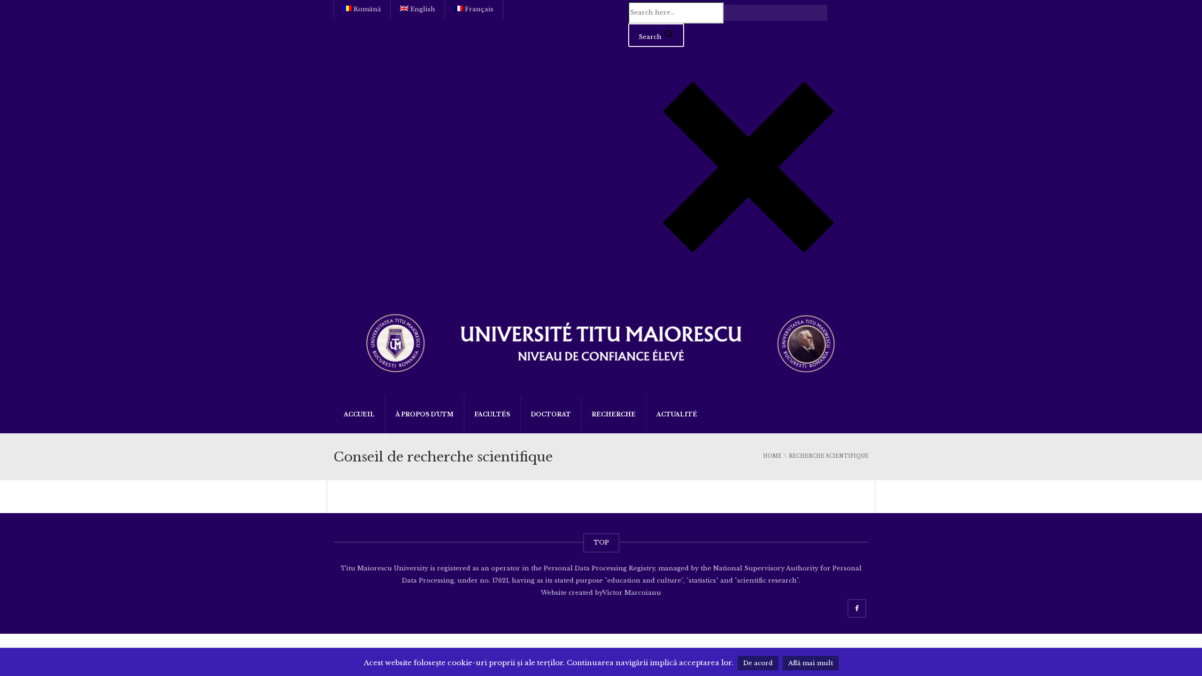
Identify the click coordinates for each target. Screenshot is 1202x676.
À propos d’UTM (424, 414)
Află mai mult (810, 663)
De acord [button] (758, 663)
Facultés (492, 414)
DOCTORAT (551, 414)
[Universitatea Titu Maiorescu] (601, 342)
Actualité (676, 414)
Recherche (614, 414)
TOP (601, 542)
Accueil (359, 414)
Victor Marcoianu (631, 593)
